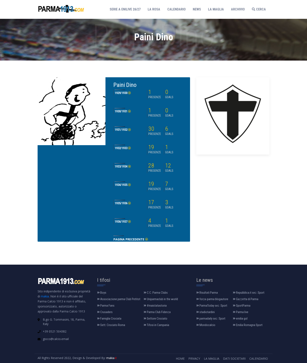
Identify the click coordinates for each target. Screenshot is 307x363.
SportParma (242, 305)
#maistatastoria (156, 305)
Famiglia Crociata (110, 318)
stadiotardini (207, 312)
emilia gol (241, 318)
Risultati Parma (208, 292)
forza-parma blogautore (213, 299)
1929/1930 (121, 93)
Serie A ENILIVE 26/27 (126, 9)
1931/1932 (121, 129)
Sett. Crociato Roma (112, 325)
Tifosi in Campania (157, 325)
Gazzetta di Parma (246, 299)
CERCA (260, 9)
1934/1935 (121, 185)
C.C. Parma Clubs (157, 292)
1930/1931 (121, 111)
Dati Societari (234, 358)
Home (180, 358)
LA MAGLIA (216, 9)
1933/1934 (121, 166)
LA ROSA (154, 9)
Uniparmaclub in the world (162, 299)
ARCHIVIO (238, 9)
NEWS (197, 9)
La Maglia (211, 358)
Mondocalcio (207, 325)
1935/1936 (121, 203)
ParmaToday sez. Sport (213, 305)
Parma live (241, 312)
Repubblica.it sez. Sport (249, 292)
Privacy (194, 358)
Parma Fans (107, 305)
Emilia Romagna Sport (249, 325)
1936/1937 (121, 221)
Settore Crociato (156, 318)
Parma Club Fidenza (158, 312)
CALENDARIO (176, 9)
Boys (103, 292)
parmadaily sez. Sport (212, 318)
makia (45, 296)
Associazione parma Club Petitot (120, 299)
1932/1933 (121, 148)
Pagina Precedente (129, 239)
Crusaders (106, 312)
